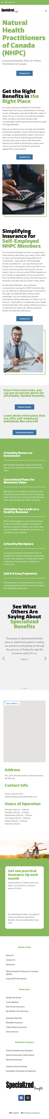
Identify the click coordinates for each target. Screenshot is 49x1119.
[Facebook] (21, 1098)
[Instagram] (28, 1098)
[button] (46, 11)
